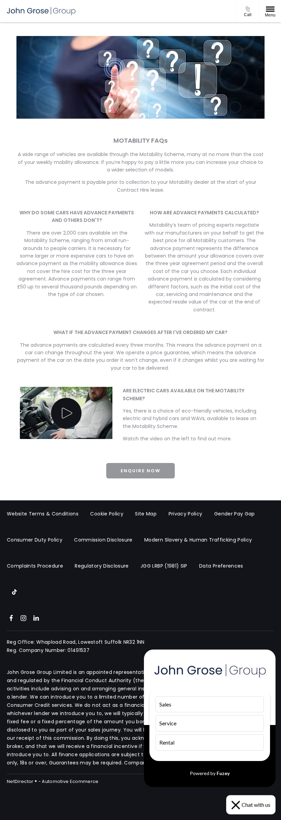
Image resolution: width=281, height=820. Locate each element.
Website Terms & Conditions (42, 513)
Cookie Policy (106, 513)
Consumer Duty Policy (34, 539)
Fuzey (223, 773)
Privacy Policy (186, 513)
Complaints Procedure (35, 565)
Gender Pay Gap (234, 513)
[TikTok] (14, 592)
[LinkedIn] (36, 618)
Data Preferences (221, 565)
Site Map (146, 513)
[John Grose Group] (41, 11)
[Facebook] (11, 618)
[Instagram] (23, 618)
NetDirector (21, 781)
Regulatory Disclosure (102, 565)
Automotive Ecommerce (70, 781)
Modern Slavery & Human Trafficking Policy (198, 539)
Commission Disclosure (103, 539)
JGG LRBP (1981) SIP (163, 565)
